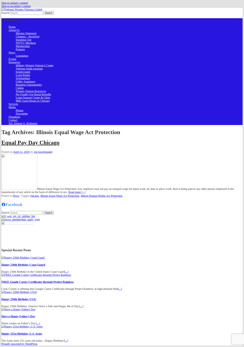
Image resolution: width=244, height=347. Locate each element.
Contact (13, 120)
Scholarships (23, 78)
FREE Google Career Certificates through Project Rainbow (37, 281)
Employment (23, 71)
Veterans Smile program (29, 68)
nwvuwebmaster (43, 151)
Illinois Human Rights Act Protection (101, 195)
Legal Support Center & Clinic (33, 97)
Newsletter (22, 113)
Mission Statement (26, 33)
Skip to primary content (14, 2)
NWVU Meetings (26, 42)
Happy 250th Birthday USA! (18, 299)
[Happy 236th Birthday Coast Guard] (23, 257)
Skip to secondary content (16, 6)
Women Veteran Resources (31, 91)
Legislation (22, 55)
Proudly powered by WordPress (19, 343)
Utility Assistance (25, 81)
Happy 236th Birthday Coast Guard (23, 264)
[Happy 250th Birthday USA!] (19, 292)
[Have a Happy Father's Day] (18, 309)
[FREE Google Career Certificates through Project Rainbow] (36, 274)
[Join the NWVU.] (20, 219)
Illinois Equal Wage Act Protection (59, 195)
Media (12, 107)
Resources (14, 62)
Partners (20, 49)
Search (5, 12)
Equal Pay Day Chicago (30, 142)
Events (12, 59)
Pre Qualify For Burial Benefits (33, 94)
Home (12, 26)
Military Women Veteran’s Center (34, 65)
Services (13, 104)
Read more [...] (76, 192)
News (12, 52)
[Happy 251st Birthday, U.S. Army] (22, 326)
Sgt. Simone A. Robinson (23, 123)
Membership (23, 46)
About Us (14, 30)
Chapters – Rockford (27, 36)
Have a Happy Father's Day (18, 316)
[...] (66, 271)
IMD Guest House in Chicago (33, 100)
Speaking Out (23, 39)
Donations (14, 116)
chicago (34, 195)
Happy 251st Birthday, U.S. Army (21, 333)
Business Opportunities (29, 84)
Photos (19, 110)
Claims (20, 87)
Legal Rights (23, 75)
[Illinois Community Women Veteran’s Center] (18, 216)
